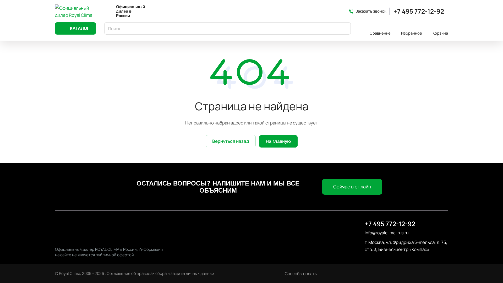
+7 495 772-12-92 (418, 11)
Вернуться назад (230, 141)
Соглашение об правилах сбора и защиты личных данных (160, 273)
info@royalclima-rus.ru (386, 233)
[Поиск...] (344, 28)
